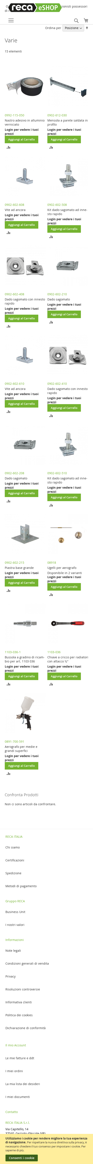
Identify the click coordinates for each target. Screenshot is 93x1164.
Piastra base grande (19, 568)
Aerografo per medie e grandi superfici (21, 749)
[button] (8, 147)
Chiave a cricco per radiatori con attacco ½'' (67, 659)
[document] (47, 1148)
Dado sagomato (58, 299)
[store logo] (29, 7)
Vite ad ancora (15, 210)
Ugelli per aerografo (61, 568)
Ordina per (53, 28)
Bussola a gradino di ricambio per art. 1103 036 (25, 659)
